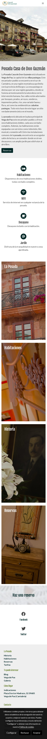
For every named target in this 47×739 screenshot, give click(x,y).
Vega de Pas (9, 677)
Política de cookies (26, 727)
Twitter (23, 634)
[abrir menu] (43, 3)
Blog (6, 674)
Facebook (23, 619)
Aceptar (36, 732)
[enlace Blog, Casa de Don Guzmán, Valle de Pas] (23, 300)
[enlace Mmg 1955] (23, 544)
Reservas (7, 150)
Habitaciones (10, 658)
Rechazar (25, 732)
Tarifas (7, 665)
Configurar (12, 732)
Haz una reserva (23, 595)
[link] (9, 3)
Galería (7, 680)
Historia (7, 655)
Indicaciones (10, 690)
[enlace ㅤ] (23, 463)
